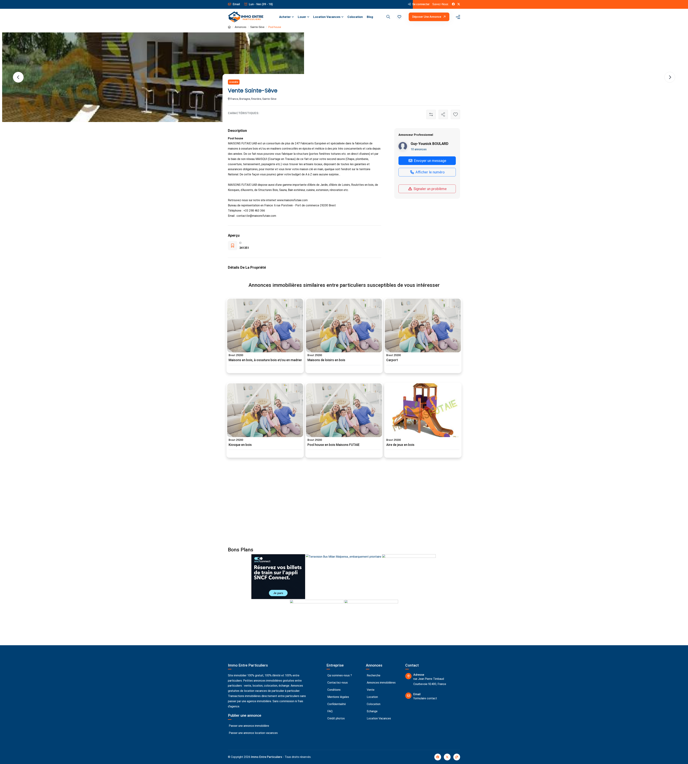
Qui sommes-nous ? (339, 675)
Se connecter (421, 4)
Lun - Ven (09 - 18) (260, 4)
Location (372, 697)
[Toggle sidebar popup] (457, 17)
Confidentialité (336, 704)
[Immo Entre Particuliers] (246, 17)
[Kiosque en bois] (265, 410)
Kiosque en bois (240, 445)
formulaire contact (425, 698)
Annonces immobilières (381, 682)
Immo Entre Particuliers (266, 757)
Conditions (334, 689)
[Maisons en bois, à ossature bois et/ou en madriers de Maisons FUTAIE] (265, 325)
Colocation (355, 17)
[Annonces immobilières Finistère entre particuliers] (229, 27)
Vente (370, 689)
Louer (302, 17)
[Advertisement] (335, 504)
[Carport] (423, 325)
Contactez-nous (337, 682)
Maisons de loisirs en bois (326, 360)
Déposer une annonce (427, 16)
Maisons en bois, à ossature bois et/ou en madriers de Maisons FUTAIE (281, 360)
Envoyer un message (429, 160)
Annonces (240, 27)
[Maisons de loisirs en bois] (344, 325)
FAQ (330, 711)
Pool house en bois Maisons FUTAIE (333, 445)
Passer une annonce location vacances (253, 733)
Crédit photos (336, 718)
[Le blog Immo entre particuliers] (456, 757)
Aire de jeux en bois (400, 445)
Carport (392, 360)
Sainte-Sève (257, 27)
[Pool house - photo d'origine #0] (153, 77)
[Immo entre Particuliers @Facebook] (453, 4)
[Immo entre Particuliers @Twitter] (458, 4)
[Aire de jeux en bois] (423, 410)
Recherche (373, 675)
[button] (399, 17)
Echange (372, 711)
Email (236, 4)
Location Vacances (326, 17)
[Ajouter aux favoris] (455, 114)
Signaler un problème (430, 188)
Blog (370, 17)
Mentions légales (338, 697)
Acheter (285, 17)
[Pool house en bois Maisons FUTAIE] (344, 410)
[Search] (387, 16)
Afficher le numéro (430, 172)
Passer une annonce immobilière (248, 725)
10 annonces (419, 149)
